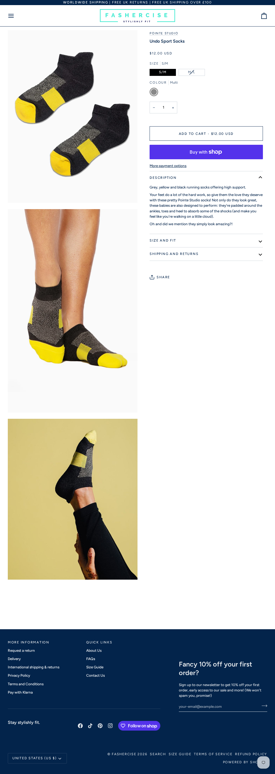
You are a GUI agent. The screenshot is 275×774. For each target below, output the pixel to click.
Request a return (21, 650)
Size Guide (94, 667)
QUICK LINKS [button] (99, 642)
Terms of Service (213, 754)
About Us (94, 650)
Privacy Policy (19, 675)
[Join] (262, 705)
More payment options (168, 166)
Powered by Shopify (245, 762)
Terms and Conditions (26, 684)
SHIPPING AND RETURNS (174, 254)
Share (163, 277)
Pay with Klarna (20, 692)
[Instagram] (110, 725)
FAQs (90, 659)
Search (158, 754)
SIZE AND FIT (163, 240)
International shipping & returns (33, 667)
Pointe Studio (164, 33)
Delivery (14, 659)
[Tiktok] (90, 725)
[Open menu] (16, 16)
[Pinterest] (100, 725)
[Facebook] (80, 725)
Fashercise (124, 754)
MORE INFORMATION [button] (28, 642)
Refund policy (251, 754)
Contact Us (95, 675)
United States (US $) (34, 758)
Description (163, 178)
